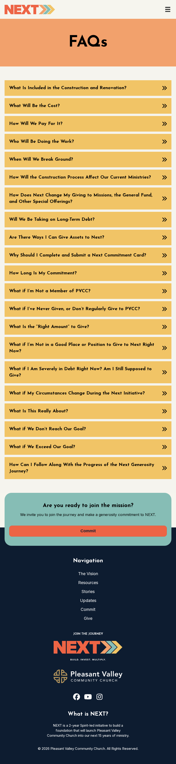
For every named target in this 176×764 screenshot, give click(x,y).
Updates (88, 600)
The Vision (88, 573)
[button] (88, 88)
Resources (88, 582)
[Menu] (167, 9)
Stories (88, 591)
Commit (88, 609)
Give (88, 618)
